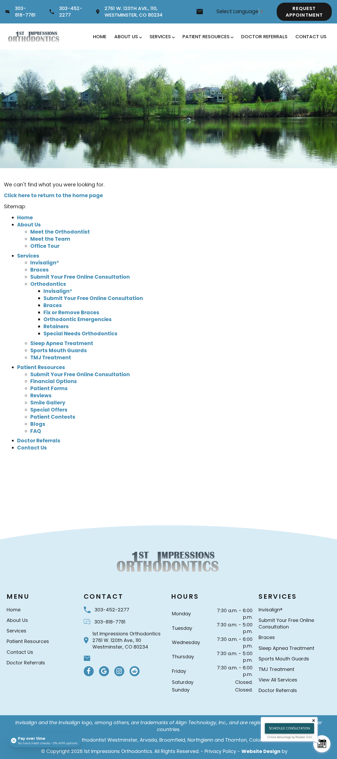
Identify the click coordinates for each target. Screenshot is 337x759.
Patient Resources (206, 36)
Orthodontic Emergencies (77, 319)
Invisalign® (44, 262)
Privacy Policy (220, 751)
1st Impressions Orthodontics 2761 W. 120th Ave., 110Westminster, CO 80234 (126, 640)
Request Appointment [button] (304, 11)
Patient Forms (49, 388)
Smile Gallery (47, 402)
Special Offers (48, 409)
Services (160, 36)
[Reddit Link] (135, 671)
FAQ (35, 431)
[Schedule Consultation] (321, 743)
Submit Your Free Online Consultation (80, 277)
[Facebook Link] (89, 671)
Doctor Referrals (264, 36)
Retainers (56, 326)
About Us (126, 36)
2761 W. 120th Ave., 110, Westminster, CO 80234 (133, 11)
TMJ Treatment (50, 357)
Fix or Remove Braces (71, 312)
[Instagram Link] (119, 671)
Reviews (41, 395)
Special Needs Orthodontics (80, 333)
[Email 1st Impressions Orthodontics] (199, 11)
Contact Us (310, 36)
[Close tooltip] (313, 720)
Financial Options (53, 381)
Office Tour (45, 246)
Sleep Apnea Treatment (61, 343)
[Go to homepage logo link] (168, 561)
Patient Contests (52, 416)
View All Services (278, 679)
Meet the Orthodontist (60, 231)
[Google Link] (104, 671)
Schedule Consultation (289, 728)
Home (99, 36)
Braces (39, 269)
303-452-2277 (70, 11)
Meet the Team (50, 239)
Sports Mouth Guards (58, 350)
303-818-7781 (25, 11)
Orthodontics (48, 284)
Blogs (37, 424)
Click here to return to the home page (53, 195)
